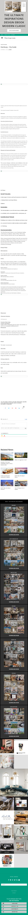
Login (25, 419)
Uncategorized (4, 44)
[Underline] (5, 428)
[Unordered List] (10, 428)
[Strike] (7, 428)
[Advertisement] (14, 66)
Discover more (14, 30)
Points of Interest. (18, 402)
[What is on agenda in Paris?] (21, 455)
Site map (14, 892)
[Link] (15, 428)
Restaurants (3, 404)
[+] (18, 427)
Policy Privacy (14, 890)
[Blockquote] (12, 428)
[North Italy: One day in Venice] (21, 471)
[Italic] (3, 428)
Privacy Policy (7, 34)
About (2, 34)
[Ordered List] (8, 428)
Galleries (25, 401)
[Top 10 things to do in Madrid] (21, 483)
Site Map (13, 34)
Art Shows (5, 401)
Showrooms (9, 404)
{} (16, 427)
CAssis (10, 49)
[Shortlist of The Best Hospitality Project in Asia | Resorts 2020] (7, 456)
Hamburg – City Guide (8, 47)
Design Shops (19, 401)
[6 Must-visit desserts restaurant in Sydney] (7, 471)
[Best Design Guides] (9, 38)
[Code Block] (13, 428)
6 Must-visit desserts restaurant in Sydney (5, 476)
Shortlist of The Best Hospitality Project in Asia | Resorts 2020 (7, 464)
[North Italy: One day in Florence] (7, 483)
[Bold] (2, 428)
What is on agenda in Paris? (21, 459)
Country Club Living (12, 401)
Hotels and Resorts (5, 402)
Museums (11, 402)
